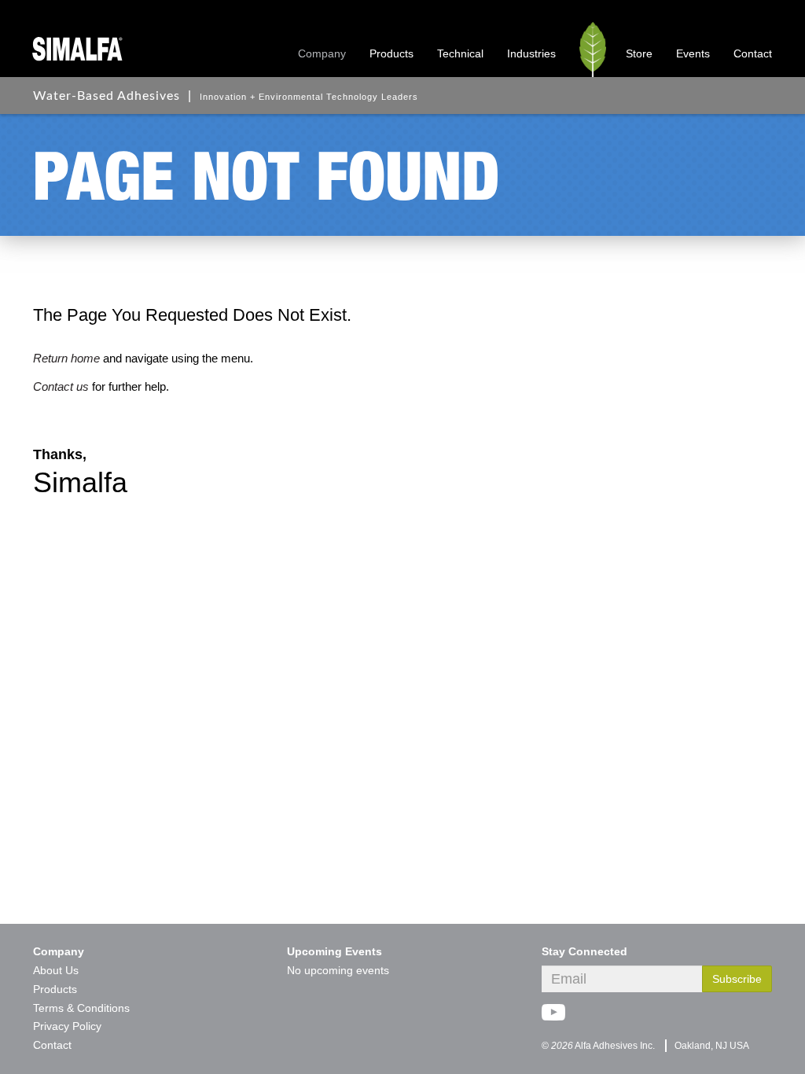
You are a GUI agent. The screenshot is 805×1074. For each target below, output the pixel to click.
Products (391, 53)
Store (639, 53)
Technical (460, 53)
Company (322, 53)
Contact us (61, 386)
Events (693, 53)
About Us (56, 970)
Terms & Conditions (81, 1008)
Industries (531, 53)
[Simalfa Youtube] (559, 1018)
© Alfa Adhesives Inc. (598, 1045)
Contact (752, 53)
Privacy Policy (67, 1026)
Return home (66, 358)
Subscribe (737, 979)
